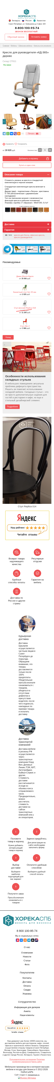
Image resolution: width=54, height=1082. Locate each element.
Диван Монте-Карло (25, 276)
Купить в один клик (27, 165)
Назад (8, 337)
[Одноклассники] (18, 133)
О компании (27, 953)
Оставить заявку (39, 37)
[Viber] (15, 133)
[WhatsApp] (7, 133)
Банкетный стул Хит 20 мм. (25, 292)
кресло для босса (21, 235)
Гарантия (9, 230)
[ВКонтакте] (11, 133)
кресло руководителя (23, 237)
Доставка (9, 224)
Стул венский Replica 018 (25, 308)
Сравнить (9, 144)
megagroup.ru (33, 1075)
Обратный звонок (15, 37)
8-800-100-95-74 (27, 28)
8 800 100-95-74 (27, 930)
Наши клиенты (27, 1015)
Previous (4, 121)
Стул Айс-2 (25, 326)
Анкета (27, 1011)
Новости (27, 957)
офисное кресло (37, 235)
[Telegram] (4, 133)
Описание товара (14, 174)
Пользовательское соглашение (22, 1059)
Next (49, 121)
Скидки (27, 990)
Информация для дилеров (27, 1007)
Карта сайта (36, 1062)
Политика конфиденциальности (28, 1060)
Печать (31, 133)
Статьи (27, 960)
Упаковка (27, 994)
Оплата (27, 986)
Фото (27, 964)
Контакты (27, 978)
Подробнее (12, 407)
